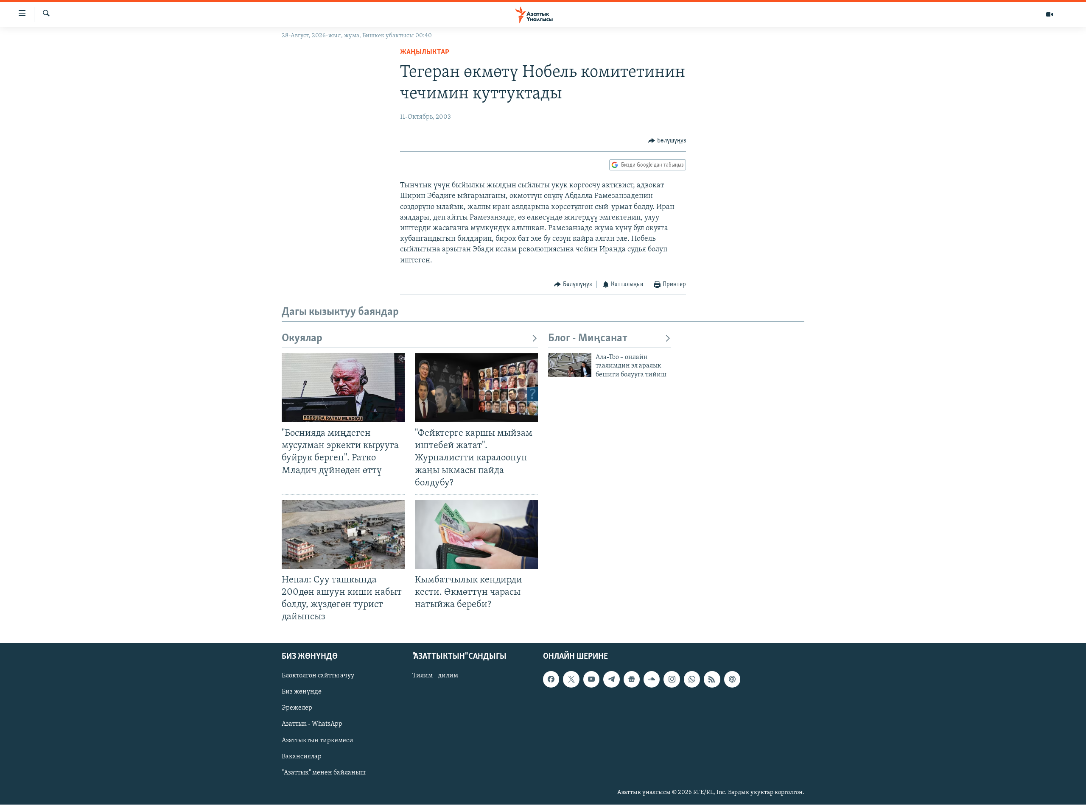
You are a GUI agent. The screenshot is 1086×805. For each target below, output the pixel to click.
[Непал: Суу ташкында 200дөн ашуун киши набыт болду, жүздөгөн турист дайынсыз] (343, 534)
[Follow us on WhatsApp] (692, 679)
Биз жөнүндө (302, 692)
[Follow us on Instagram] (671, 679)
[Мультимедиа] (1049, 14)
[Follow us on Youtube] (591, 679)
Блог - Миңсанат (587, 338)
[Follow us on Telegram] (611, 679)
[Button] (667, 140)
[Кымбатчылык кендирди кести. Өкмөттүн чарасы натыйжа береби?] (476, 534)
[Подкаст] (732, 679)
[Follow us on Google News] (632, 679)
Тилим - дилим (435, 676)
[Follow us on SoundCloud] (652, 679)
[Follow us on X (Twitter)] (571, 679)
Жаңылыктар (424, 52)
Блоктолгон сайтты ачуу (318, 676)
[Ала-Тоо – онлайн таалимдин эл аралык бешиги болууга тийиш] (569, 365)
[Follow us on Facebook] (551, 679)
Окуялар (302, 338)
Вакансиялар (302, 756)
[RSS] (712, 679)
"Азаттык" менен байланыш (324, 772)
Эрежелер (297, 708)
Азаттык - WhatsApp (312, 724)
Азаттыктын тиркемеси (317, 740)
